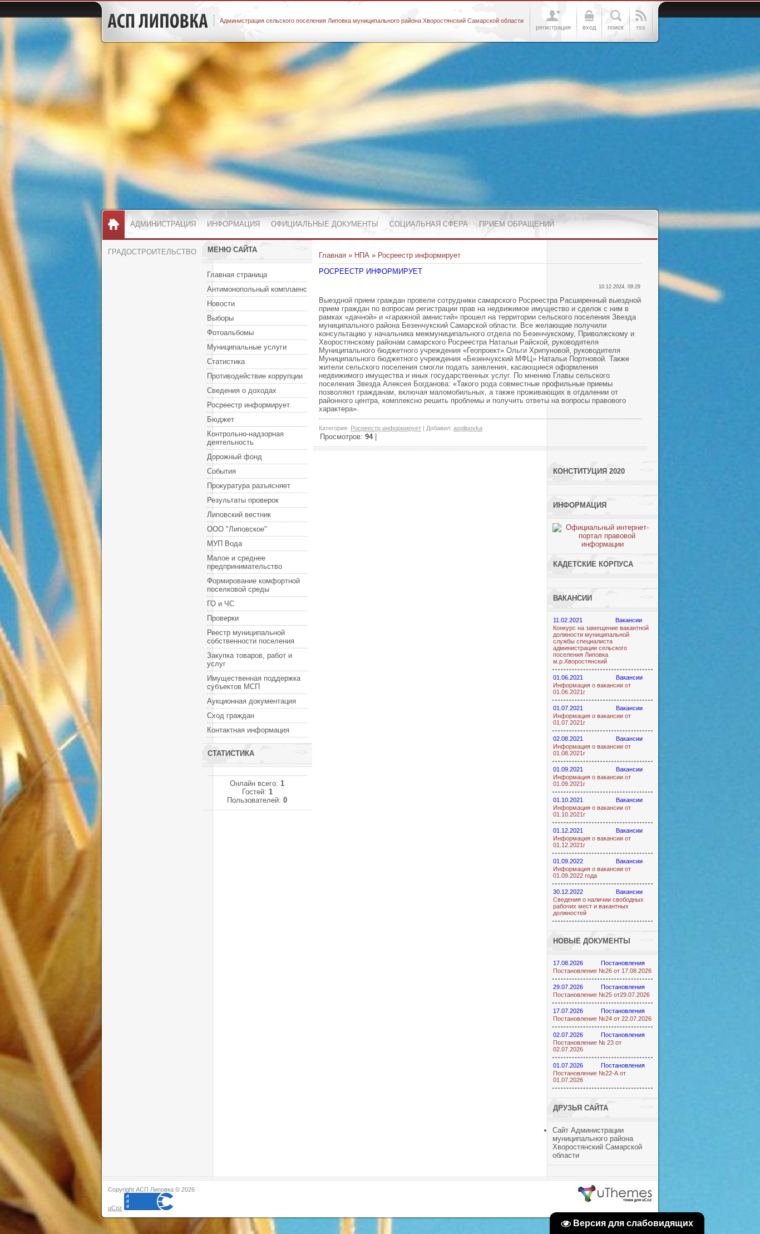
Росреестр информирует (419, 255)
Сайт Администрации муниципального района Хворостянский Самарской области (597, 1142)
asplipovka (467, 428)
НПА (361, 255)
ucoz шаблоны (615, 1194)
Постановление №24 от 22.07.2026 (602, 1018)
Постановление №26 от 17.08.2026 (602, 970)
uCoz (115, 1207)
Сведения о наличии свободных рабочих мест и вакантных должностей (598, 906)
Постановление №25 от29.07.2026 (601, 994)
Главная (332, 255)
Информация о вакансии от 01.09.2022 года (592, 872)
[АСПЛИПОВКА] (157, 21)
